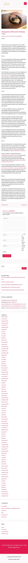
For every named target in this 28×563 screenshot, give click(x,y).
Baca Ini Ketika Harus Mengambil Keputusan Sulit (11, 284)
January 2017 (4, 442)
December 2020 (4, 346)
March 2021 (4, 340)
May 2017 (3, 438)
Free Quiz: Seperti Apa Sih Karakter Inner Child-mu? (15, 308)
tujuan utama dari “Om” (6, 75)
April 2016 (3, 461)
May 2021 (3, 335)
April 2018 (3, 414)
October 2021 (4, 325)
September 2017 (4, 429)
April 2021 (3, 338)
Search (2, 266)
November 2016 (4, 446)
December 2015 (4, 470)
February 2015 (4, 491)
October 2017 (4, 427)
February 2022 (4, 316)
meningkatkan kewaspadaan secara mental (10, 155)
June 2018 (3, 410)
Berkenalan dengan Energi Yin (7, 281)
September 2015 (4, 476)
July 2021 (3, 331)
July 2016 (3, 455)
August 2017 (4, 431)
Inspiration (3, 510)
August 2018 (4, 406)
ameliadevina (4, 300)
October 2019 (4, 376)
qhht (2, 512)
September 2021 (4, 327)
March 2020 (4, 365)
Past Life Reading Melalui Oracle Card (18, 304)
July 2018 (3, 408)
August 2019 (4, 380)
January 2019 (4, 395)
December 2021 (4, 321)
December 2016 (4, 444)
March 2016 (4, 463)
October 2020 (4, 350)
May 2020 (3, 361)
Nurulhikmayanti (4, 306)
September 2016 (4, 451)
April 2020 (3, 363)
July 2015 (3, 481)
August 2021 (4, 329)
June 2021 (3, 333)
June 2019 (3, 385)
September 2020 (4, 352)
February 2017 (4, 440)
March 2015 (4, 489)
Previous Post (4, 204)
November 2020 (4, 348)
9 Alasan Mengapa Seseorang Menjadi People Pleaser (12, 289)
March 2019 (4, 391)
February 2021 (4, 342)
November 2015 (4, 472)
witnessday (12, 36)
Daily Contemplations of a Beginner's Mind (10, 508)
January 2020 (4, 370)
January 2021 (4, 344)
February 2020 (4, 367)
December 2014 (4, 493)
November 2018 (4, 399)
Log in (2, 527)
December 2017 (4, 423)
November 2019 (4, 374)
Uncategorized (4, 514)
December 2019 (4, 372)
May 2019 (3, 387)
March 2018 (4, 417)
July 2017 (3, 434)
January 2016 (4, 468)
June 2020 (3, 359)
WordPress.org (4, 533)
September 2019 (4, 378)
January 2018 (4, 421)
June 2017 (3, 436)
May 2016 (3, 459)
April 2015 (3, 487)
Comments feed (4, 531)
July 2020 (3, 357)
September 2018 (4, 404)
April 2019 (3, 389)
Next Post (24, 204)
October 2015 (4, 474)
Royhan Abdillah (4, 304)
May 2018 (3, 412)
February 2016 (4, 466)
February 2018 (4, 419)
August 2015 (4, 478)
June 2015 (3, 483)
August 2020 (4, 355)
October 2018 (4, 402)
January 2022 (4, 318)
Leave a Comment (5, 36)
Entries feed (4, 529)
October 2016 (4, 448)
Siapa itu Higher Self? (12, 300)
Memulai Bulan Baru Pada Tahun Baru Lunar (10, 287)
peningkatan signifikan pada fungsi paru (17, 150)
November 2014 (4, 495)
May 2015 (3, 485)
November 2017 (4, 425)
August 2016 (4, 453)
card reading (4, 506)
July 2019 (3, 382)
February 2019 (4, 393)
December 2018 (4, 397)
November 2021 (4, 323)
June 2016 (3, 457)
